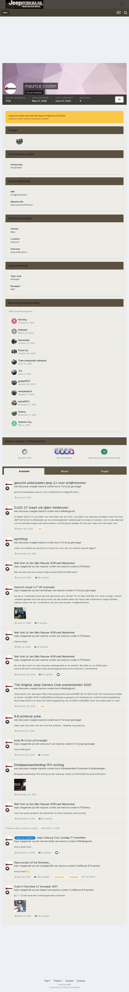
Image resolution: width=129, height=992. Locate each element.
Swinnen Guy (25, 422)
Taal (46, 980)
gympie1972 (24, 381)
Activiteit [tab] (24, 471)
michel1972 (23, 401)
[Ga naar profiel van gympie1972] (14, 382)
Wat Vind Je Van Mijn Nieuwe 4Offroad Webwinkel (44, 563)
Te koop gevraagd (71, 486)
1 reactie (44, 754)
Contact (69, 980)
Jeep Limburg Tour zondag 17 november (61, 837)
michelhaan (46, 590)
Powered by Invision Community (64, 987)
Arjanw (43, 889)
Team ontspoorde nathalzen (32, 360)
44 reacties (43, 577)
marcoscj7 (45, 743)
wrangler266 (46, 865)
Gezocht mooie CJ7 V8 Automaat (34, 587)
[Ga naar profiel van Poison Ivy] (14, 351)
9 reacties (42, 623)
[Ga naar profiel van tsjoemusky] (14, 341)
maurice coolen (46, 486)
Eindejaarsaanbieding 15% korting (39, 765)
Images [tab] (105, 471)
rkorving (22, 319)
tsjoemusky (24, 340)
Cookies (80, 980)
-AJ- (20, 371)
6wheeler (23, 330)
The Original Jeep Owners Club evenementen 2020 (52, 685)
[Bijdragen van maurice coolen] (119, 99)
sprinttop (21, 539)
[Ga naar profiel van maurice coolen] (9, 484)
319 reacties (43, 916)
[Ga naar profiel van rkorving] (14, 321)
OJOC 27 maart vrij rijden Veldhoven (41, 507)
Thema (57, 980)
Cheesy (22, 412)
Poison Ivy (23, 350)
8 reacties (46, 852)
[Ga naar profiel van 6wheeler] (14, 331)
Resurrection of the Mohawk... (32, 862)
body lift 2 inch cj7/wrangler (31, 740)
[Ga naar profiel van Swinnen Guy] (14, 423)
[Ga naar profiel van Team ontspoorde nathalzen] (14, 362)
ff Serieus (85, 566)
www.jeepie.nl (25, 391)
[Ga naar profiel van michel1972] (14, 403)
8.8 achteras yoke (27, 716)
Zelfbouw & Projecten (88, 865)
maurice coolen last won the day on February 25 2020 (37, 115)
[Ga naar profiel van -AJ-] (14, 372)
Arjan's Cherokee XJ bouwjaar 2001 (36, 886)
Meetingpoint (68, 511)
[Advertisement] (39, 41)
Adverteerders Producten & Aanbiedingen (83, 768)
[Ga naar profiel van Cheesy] (19, 141)
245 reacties (42, 877)
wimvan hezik (47, 841)
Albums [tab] (64, 471)
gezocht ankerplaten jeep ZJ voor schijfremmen (50, 483)
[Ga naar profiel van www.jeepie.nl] (14, 392)
